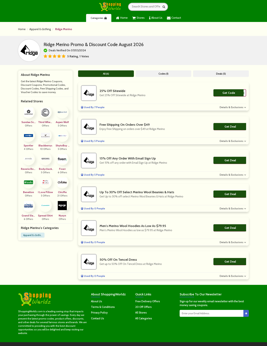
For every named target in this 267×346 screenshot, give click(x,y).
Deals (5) (221, 73)
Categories (97, 18)
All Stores (141, 312)
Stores (141, 17)
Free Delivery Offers (147, 301)
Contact (176, 17)
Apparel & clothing (40, 29)
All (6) (106, 73)
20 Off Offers (143, 307)
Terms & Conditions (103, 307)
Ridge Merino (63, 29)
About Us (156, 17)
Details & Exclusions (231, 107)
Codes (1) (163, 73)
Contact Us (97, 318)
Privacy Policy (99, 312)
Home (124, 17)
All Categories (143, 318)
